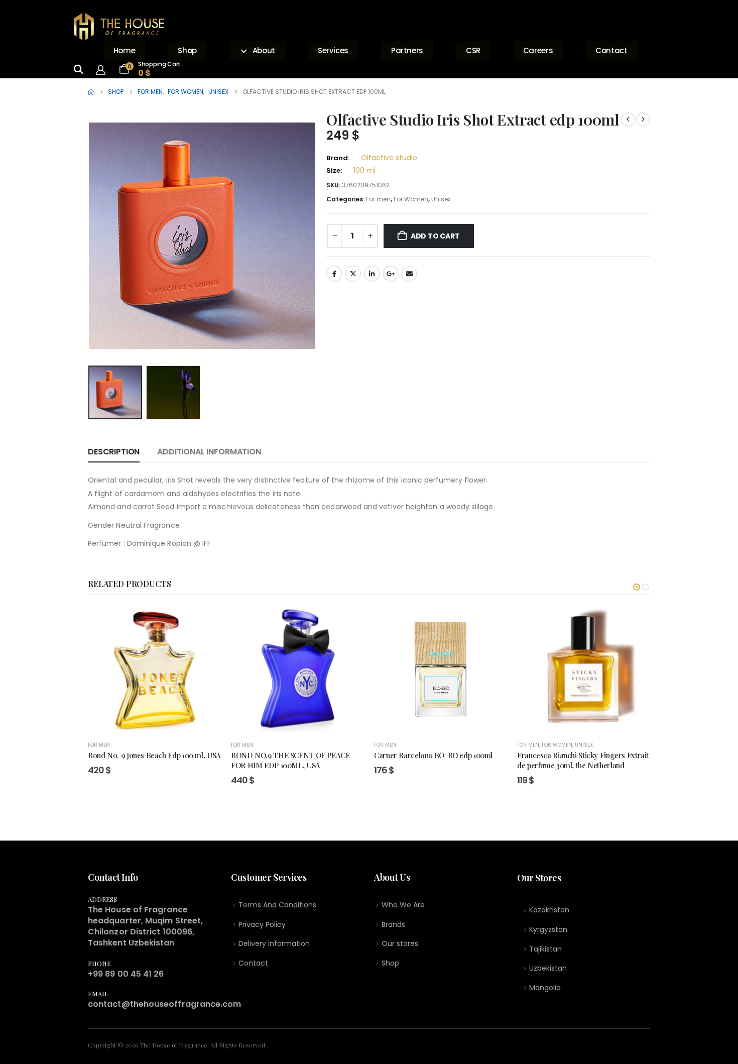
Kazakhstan (549, 910)
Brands (393, 924)
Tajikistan (545, 949)
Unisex (441, 199)
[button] (90, 236)
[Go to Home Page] (91, 92)
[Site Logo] (119, 26)
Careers (538, 50)
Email (409, 274)
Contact (611, 50)
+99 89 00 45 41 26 (126, 974)
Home (124, 50)
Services (333, 50)
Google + (391, 274)
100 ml (364, 170)
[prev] (628, 119)
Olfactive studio (389, 158)
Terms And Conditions (277, 905)
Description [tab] (114, 451)
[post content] (154, 669)
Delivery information (274, 943)
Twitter (353, 274)
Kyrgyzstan (548, 929)
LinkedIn (372, 274)
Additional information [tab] (209, 451)
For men (378, 199)
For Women (411, 199)
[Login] (103, 69)
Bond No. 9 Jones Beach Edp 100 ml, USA (154, 755)
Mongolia (545, 988)
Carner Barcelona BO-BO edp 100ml (433, 755)
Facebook (334, 274)
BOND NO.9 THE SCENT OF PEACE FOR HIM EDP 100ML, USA (290, 760)
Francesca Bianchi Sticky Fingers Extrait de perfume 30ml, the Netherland (583, 760)
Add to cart (435, 236)
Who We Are (403, 905)
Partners (407, 50)
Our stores (400, 943)
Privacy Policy (262, 924)
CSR (473, 50)
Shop (187, 50)
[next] (643, 119)
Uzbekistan (548, 968)
